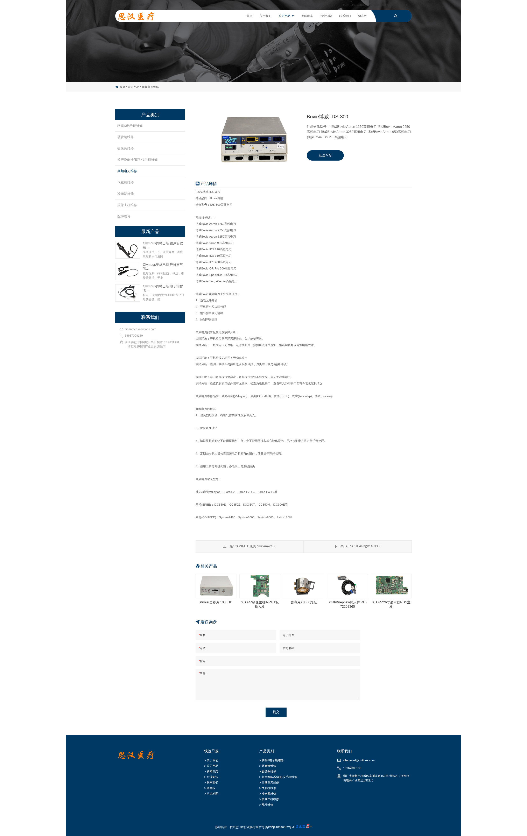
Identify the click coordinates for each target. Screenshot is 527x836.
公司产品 (284, 15)
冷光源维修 (125, 193)
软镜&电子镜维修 (130, 125)
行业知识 (326, 15)
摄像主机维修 (127, 205)
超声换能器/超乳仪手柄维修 (137, 159)
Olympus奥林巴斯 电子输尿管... (163, 288)
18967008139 (357, 4)
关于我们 (265, 15)
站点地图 (212, 793)
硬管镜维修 (125, 137)
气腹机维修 (125, 182)
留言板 (362, 15)
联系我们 (345, 15)
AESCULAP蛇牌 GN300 (363, 546)
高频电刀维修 (150, 87)
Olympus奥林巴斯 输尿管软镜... (163, 245)
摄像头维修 (125, 148)
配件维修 (124, 216)
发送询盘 (325, 155)
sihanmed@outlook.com (394, 4)
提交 (276, 712)
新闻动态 (307, 15)
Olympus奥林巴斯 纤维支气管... (163, 266)
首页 (249, 15)
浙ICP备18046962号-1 (279, 827)
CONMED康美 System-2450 (255, 546)
